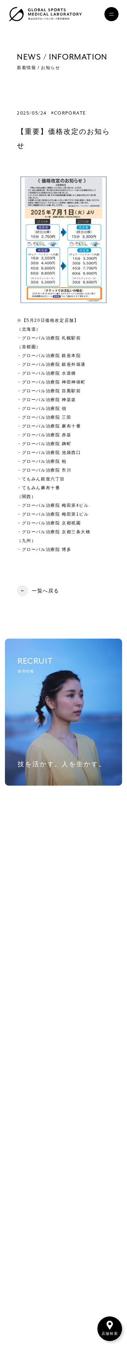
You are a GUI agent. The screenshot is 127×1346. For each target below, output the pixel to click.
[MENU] (111, 14)
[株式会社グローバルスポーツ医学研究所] (45, 14)
